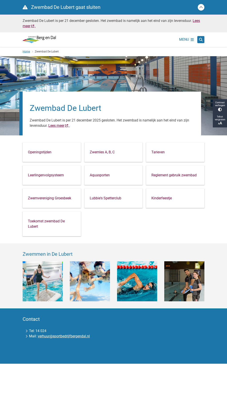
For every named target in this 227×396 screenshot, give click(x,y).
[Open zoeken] (200, 39)
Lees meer (56, 125)
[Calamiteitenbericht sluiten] (201, 7)
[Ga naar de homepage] (39, 39)
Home (26, 51)
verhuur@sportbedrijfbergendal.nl (64, 336)
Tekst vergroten (220, 118)
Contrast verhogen (220, 104)
